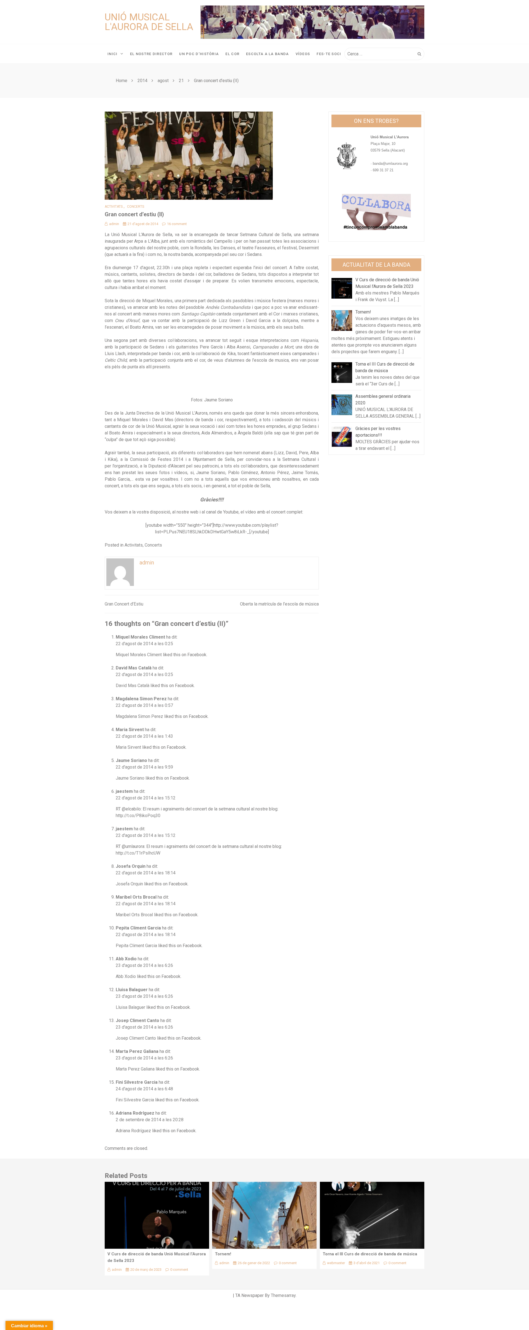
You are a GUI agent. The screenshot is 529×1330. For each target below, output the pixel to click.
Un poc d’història (199, 54)
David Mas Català (134, 668)
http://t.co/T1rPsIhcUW (138, 853)
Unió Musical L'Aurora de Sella (149, 22)
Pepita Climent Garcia (138, 928)
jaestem (124, 791)
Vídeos (303, 54)
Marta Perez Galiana (137, 1051)
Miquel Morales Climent (140, 637)
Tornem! (223, 1253)
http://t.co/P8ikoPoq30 (138, 815)
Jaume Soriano (131, 760)
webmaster (336, 1263)
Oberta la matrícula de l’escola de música (279, 604)
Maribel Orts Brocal (136, 897)
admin (114, 224)
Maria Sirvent (130, 729)
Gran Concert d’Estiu (124, 604)
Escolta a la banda (267, 54)
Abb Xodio (126, 958)
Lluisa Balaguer (132, 989)
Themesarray (283, 1295)
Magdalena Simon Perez (141, 698)
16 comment (177, 224)
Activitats (114, 206)
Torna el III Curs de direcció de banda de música (370, 1253)
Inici (112, 54)
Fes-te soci (329, 54)
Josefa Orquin (130, 866)
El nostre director (151, 54)
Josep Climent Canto (137, 1020)
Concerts (135, 206)
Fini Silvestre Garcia (137, 1082)
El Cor (232, 54)
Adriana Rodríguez (135, 1113)
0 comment (179, 1269)
